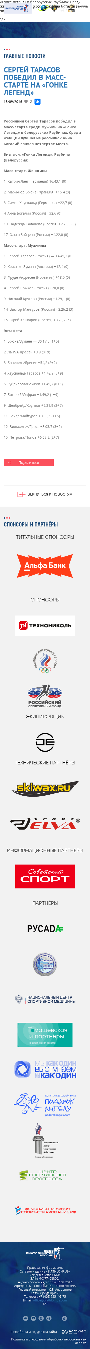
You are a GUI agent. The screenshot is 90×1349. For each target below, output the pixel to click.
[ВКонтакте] (37, 102)
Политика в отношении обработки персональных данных (48, 1340)
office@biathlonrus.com (50, 1300)
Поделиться (28, 462)
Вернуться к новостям (50, 494)
